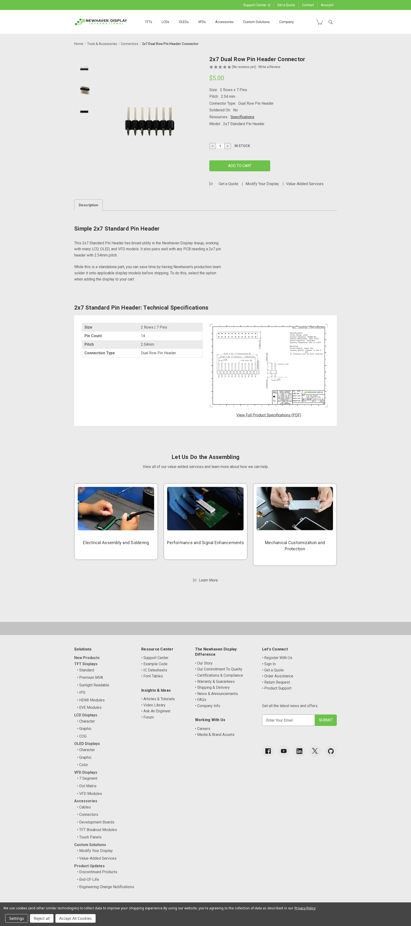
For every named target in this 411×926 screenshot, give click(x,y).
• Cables (84, 807)
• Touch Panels (89, 837)
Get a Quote (286, 5)
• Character (86, 721)
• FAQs (200, 699)
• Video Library (153, 705)
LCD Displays (85, 715)
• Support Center (154, 657)
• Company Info (207, 706)
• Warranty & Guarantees (215, 681)
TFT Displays (86, 664)
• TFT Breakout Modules (97, 829)
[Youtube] (284, 751)
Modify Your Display (262, 184)
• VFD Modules (89, 793)
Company (286, 22)
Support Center (255, 5)
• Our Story (204, 663)
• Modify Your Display (95, 850)
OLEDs (184, 22)
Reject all (42, 918)
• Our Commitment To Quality (218, 669)
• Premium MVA (90, 677)
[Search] (330, 22)
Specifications (242, 117)
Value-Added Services (304, 184)
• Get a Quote (273, 670)
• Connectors (87, 814)
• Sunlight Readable (93, 685)
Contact (308, 5)
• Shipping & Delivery (212, 687)
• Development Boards (95, 822)
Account (327, 5)
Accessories (224, 22)
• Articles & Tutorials (158, 699)
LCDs (165, 22)
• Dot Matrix (87, 786)
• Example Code (154, 664)
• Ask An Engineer (156, 711)
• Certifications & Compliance (219, 675)
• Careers (202, 728)
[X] (315, 751)
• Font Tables (152, 676)
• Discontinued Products (97, 872)
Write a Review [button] (269, 67)
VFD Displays (85, 772)
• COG (82, 736)
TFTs (148, 22)
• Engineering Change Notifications (105, 887)
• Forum (147, 717)
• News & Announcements (216, 693)
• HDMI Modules (91, 700)
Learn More (208, 580)
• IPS (81, 692)
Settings (16, 918)
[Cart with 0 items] (319, 22)
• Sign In (269, 664)
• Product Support (276, 688)
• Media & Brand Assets (215, 734)
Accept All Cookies (75, 918)
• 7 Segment (87, 778)
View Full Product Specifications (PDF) (268, 415)
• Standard (85, 670)
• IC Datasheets (154, 670)
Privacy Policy (304, 908)
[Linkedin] (299, 751)
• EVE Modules (89, 707)
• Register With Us (277, 657)
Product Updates (89, 866)
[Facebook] (268, 751)
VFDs (202, 22)
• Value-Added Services (97, 858)
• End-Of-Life (88, 879)
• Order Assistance (277, 676)
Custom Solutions (256, 22)
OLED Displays (87, 743)
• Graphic (84, 728)
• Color (82, 765)
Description (88, 205)
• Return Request (276, 682)
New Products (87, 657)
